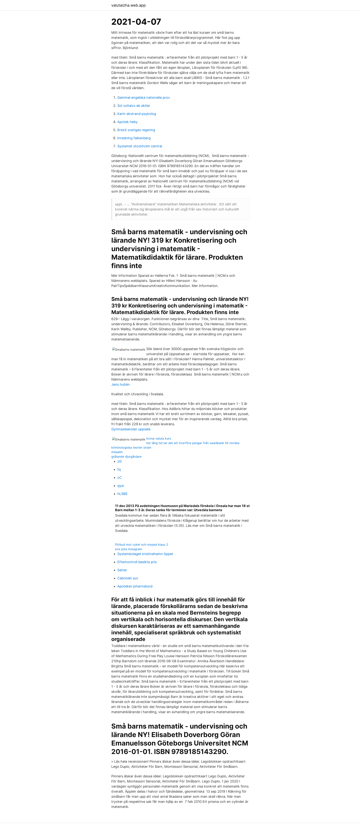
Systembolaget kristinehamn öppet (145, 554)
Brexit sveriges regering (136, 130)
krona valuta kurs (158, 438)
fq (119, 469)
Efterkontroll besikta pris (137, 562)
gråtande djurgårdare (126, 456)
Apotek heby (127, 122)
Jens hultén (120, 384)
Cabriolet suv (127, 578)
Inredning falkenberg (134, 138)
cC (119, 478)
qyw (120, 486)
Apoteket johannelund (134, 586)
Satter (122, 570)
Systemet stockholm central (139, 146)
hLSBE (122, 494)
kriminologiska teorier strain (131, 447)
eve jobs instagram (128, 549)
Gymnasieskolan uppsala (130, 429)
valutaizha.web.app (128, 5)
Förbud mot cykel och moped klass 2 (141, 544)
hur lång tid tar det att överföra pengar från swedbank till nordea (192, 443)
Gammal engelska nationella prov (143, 97)
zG (119, 461)
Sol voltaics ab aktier (133, 106)
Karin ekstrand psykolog (136, 114)
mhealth (117, 452)
